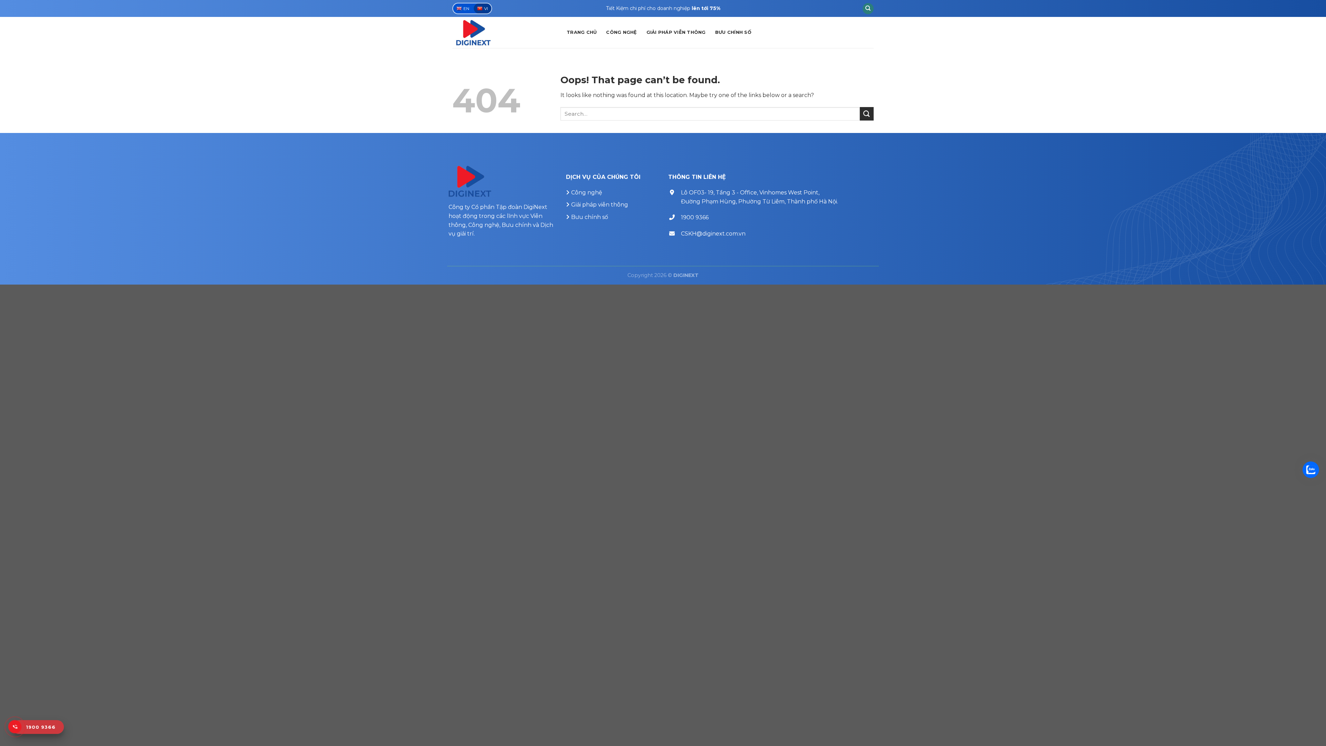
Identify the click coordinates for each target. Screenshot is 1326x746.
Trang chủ (582, 32)
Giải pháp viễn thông (676, 32)
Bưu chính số (733, 32)
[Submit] (867, 114)
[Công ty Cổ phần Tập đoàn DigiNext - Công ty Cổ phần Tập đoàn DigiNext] (504, 32)
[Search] (868, 8)
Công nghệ (621, 32)
